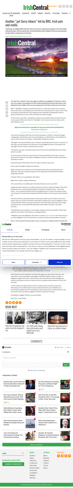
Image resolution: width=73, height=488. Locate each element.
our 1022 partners (14, 239)
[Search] (70, 13)
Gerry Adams (50, 215)
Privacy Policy (34, 468)
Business (46, 458)
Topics (32, 458)
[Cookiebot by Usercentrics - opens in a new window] (62, 224)
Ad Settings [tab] (45, 230)
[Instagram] (67, 6)
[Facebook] (59, 6)
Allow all (59, 262)
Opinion (46, 460)
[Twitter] (63, 6)
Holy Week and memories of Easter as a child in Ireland (57, 327)
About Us (33, 460)
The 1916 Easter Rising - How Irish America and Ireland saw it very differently (35, 329)
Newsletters (51, 6)
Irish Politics (22, 298)
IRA (53, 101)
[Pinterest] (70, 6)
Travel (45, 465)
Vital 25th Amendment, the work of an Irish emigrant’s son (15, 328)
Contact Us (33, 463)
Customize (35, 262)
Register (33, 475)
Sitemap (32, 478)
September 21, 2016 (43, 271)
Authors (32, 456)
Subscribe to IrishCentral (39, 129)
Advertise (33, 465)
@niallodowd (19, 36)
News (45, 456)
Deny (13, 262)
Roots (45, 468)
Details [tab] (27, 230)
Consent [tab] (10, 230)
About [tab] (63, 230)
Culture (46, 463)
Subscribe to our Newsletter (13, 464)
